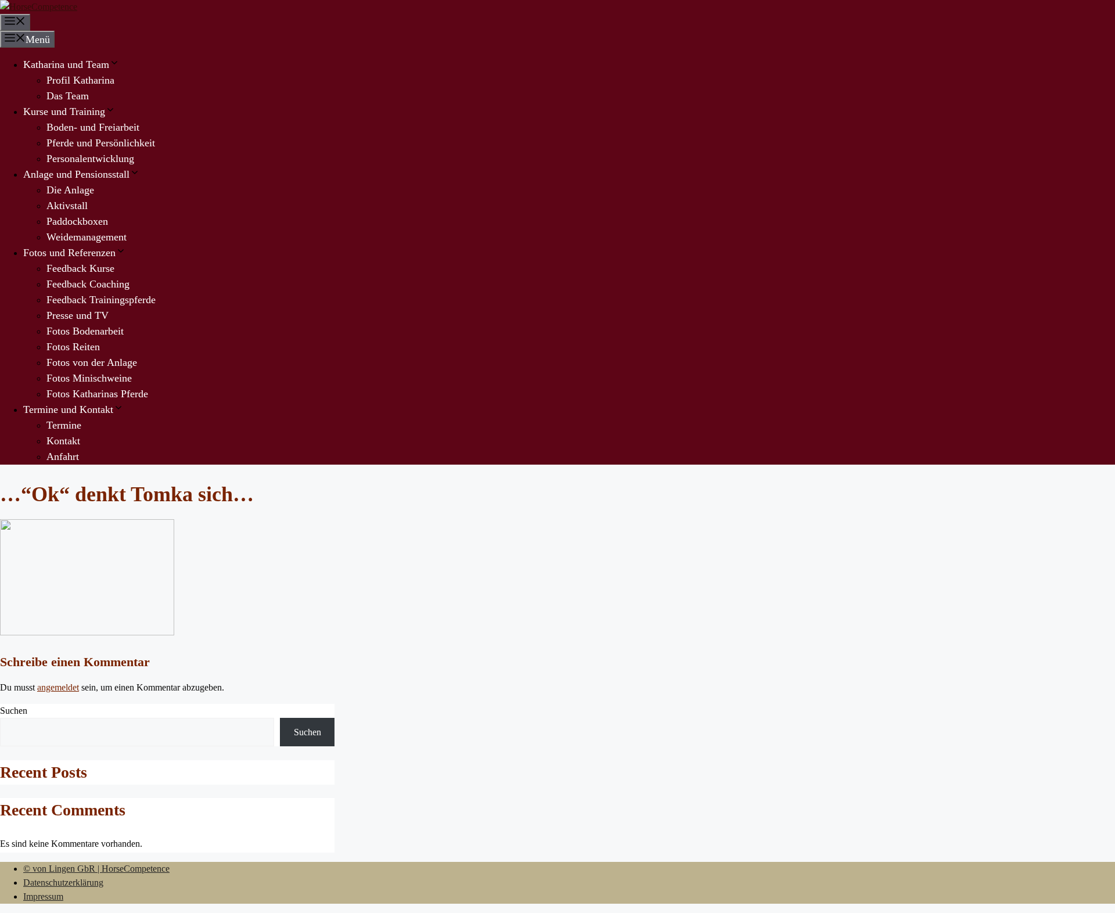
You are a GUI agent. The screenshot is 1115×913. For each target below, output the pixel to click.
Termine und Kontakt (68, 409)
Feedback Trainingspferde (101, 299)
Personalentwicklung (90, 158)
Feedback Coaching (88, 284)
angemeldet (58, 687)
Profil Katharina (80, 80)
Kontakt (63, 441)
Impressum (43, 896)
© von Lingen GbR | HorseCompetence (96, 869)
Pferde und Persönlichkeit (100, 143)
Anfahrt (62, 456)
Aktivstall (67, 205)
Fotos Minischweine (89, 378)
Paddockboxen (77, 221)
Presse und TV (77, 315)
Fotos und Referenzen (69, 252)
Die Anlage (70, 190)
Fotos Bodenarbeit (85, 331)
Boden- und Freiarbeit (92, 127)
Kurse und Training (64, 111)
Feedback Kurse (80, 268)
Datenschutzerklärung (63, 882)
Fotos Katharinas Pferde (97, 394)
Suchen (13, 711)
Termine (63, 425)
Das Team (67, 96)
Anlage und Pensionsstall (76, 174)
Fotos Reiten (73, 347)
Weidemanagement (86, 237)
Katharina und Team (66, 64)
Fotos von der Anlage (91, 362)
